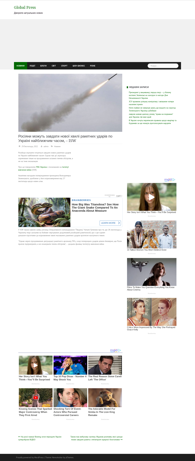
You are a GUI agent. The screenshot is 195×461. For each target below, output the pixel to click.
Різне (92, 65)
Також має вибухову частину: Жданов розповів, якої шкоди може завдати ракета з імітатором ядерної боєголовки (96, 438)
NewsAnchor (57, 457)
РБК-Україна (41, 167)
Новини (21, 65)
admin (46, 146)
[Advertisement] (97, 41)
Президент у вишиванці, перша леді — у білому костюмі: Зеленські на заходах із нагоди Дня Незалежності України (150, 95)
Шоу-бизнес (79, 65)
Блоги (43, 65)
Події (32, 65)
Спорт (64, 65)
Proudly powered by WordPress (30, 457)
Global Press (25, 7)
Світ (54, 65)
